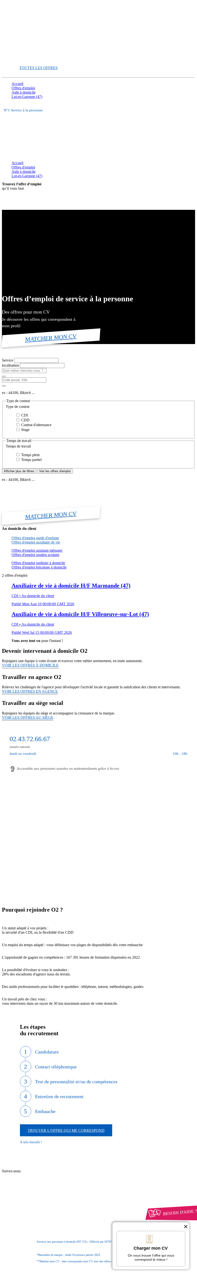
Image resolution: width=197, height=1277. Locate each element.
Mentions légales (33, 1210)
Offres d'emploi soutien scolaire (35, 555)
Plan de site (29, 1176)
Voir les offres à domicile (30, 665)
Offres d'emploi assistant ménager (37, 550)
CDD (25, 420)
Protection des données (38, 1214)
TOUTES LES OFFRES (38, 68)
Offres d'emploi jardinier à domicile (38, 563)
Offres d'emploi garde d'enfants (35, 538)
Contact (26, 1167)
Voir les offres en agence (30, 691)
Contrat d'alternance (35, 425)
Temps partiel (31, 460)
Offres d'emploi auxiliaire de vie (36, 542)
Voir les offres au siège (27, 717)
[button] (98, 407)
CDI (24, 415)
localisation (11, 365)
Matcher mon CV (51, 338)
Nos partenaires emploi (38, 1171)
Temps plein (30, 455)
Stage (25, 430)
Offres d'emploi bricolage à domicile (39, 567)
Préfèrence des (36, 1219)
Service (8, 360)
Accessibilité (21, 1223)
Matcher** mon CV (27, 59)
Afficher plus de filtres (19, 471)
